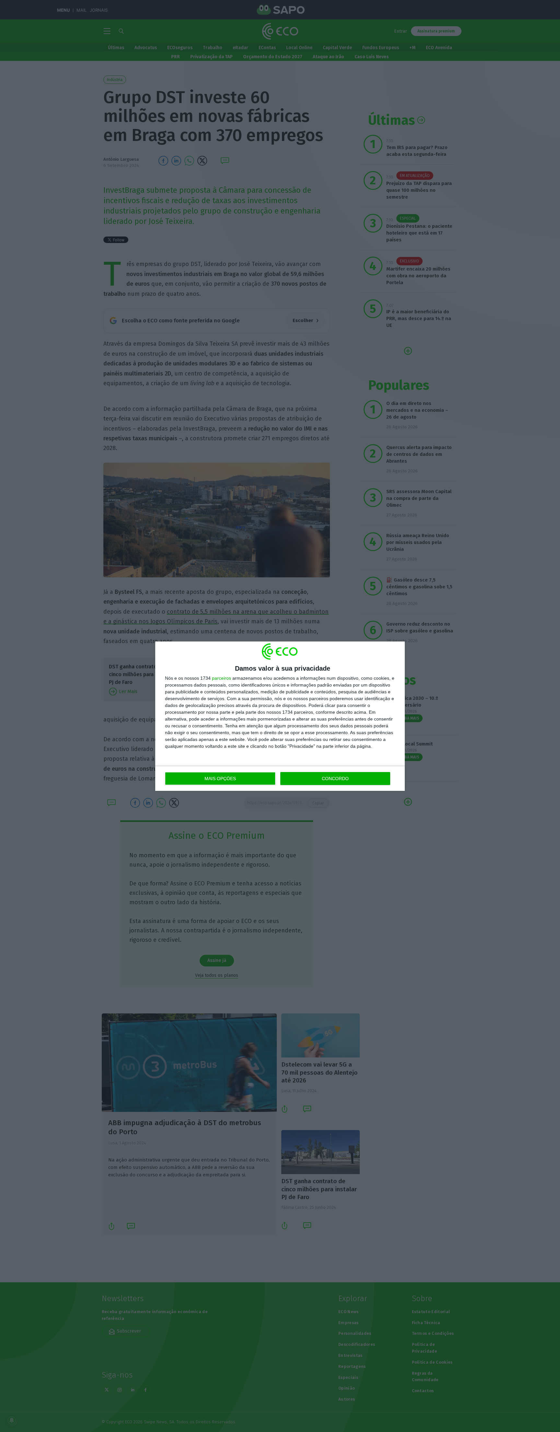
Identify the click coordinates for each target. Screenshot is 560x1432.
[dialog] (280, 716)
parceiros (221, 678)
